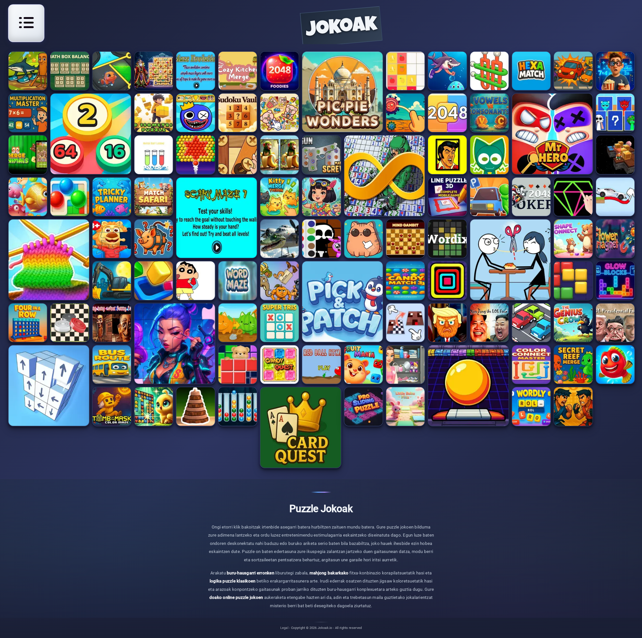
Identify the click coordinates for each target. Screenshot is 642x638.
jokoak (341, 28)
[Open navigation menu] (26, 22)
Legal (284, 628)
